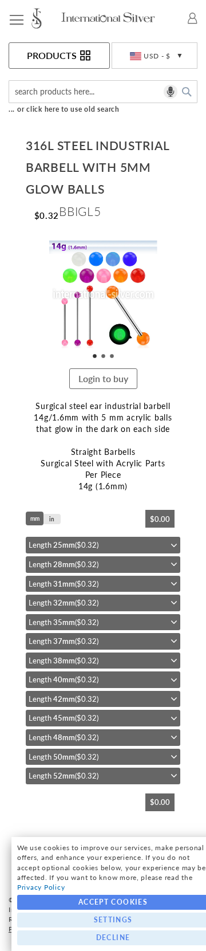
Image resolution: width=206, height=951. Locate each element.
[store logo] (45, 18)
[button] (154, 56)
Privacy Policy (41, 887)
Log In (192, 18)
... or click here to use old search (64, 109)
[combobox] (103, 91)
